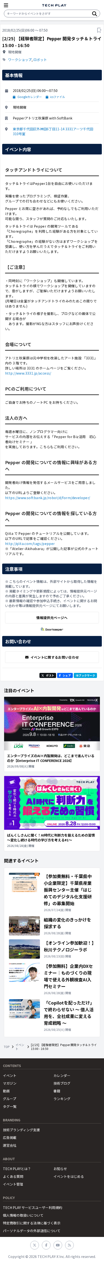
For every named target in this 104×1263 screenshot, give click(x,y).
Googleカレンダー (29, 97)
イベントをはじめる (68, 1176)
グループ (9, 1098)
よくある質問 (13, 1176)
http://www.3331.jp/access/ (28, 373)
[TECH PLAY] (54, 5)
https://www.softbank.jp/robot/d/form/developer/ (47, 497)
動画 (6, 1091)
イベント (19, 1047)
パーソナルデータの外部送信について (31, 1230)
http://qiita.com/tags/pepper (30, 543)
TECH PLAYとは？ (17, 1168)
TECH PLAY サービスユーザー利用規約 (32, 1207)
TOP (7, 1047)
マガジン (9, 1083)
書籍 (56, 1091)
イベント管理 (13, 1184)
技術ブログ (61, 1083)
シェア (67, 675)
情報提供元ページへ (51, 617)
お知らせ (60, 1168)
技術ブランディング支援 (21, 1129)
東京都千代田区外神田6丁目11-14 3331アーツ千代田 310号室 (53, 131)
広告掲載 (9, 1137)
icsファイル (57, 97)
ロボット (40, 59)
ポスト (50, 675)
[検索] (94, 13)
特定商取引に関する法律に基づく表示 (31, 1223)
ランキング (61, 1098)
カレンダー (61, 1075)
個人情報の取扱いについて (23, 1215)
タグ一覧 (9, 1106)
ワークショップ (20, 59)
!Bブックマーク (85, 675)
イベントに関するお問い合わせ (54, 657)
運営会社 (9, 1145)
